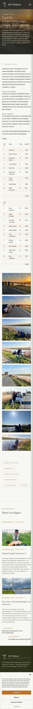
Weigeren (16, 697)
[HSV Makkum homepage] (11, 4)
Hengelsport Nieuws (11, 474)
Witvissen (24, 485)
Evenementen (8, 468)
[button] (30, 674)
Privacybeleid (16, 706)
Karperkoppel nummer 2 (14, 553)
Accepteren (16, 692)
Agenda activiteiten (11, 463)
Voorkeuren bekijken (16, 702)
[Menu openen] (30, 4)
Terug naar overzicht (10, 64)
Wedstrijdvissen (9, 485)
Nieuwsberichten (10, 479)
